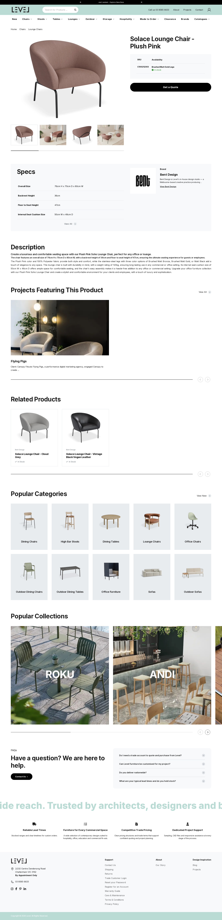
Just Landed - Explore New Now (111, 2)
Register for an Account (116, 886)
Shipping (109, 869)
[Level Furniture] (20, 9)
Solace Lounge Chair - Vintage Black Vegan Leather (84, 455)
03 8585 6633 (22, 881)
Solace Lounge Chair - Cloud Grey (31, 455)
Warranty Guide (112, 891)
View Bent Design (168, 186)
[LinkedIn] (25, 889)
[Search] (75, 9)
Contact (199, 10)
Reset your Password (115, 882)
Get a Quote (170, 87)
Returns (109, 873)
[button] (141, 2)
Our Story (160, 865)
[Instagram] (12, 889)
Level (28, 916)
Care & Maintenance (115, 895)
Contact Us (20, 776)
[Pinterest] (20, 889)
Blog (195, 865)
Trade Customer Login (116, 878)
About (176, 10)
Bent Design (19, 450)
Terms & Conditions (114, 899)
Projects (187, 10)
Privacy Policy (112, 904)
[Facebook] (16, 889)
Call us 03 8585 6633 (158, 10)
